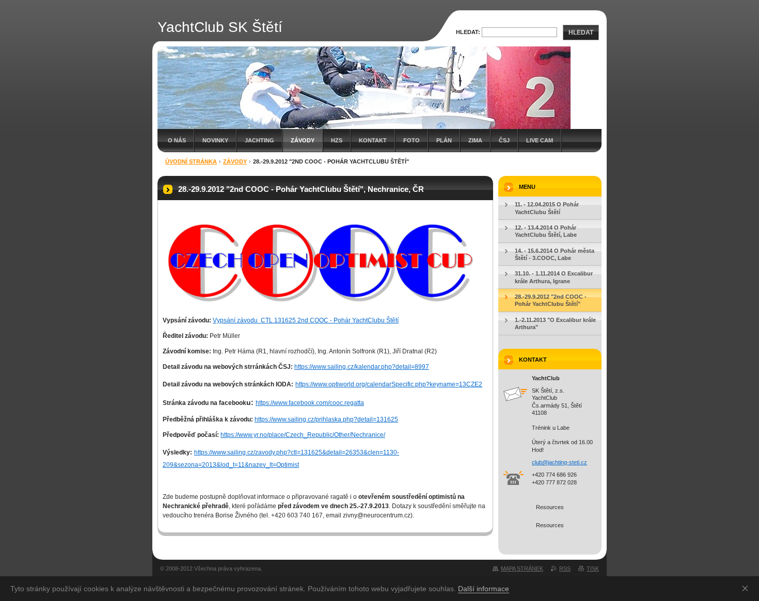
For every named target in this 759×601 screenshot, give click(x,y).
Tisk (593, 568)
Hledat (580, 32)
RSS (565, 568)
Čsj (504, 140)
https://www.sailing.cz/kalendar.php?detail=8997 (361, 366)
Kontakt (373, 140)
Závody (302, 140)
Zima (475, 140)
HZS (336, 140)
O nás (177, 140)
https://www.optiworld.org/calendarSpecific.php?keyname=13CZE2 (388, 384)
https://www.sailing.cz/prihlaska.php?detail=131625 (326, 419)
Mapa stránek (522, 568)
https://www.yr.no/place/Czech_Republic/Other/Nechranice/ (302, 434)
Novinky (215, 140)
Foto (411, 140)
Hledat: (468, 32)
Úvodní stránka (191, 161)
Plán (444, 140)
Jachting (259, 140)
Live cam (539, 140)
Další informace (483, 588)
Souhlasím (747, 588)
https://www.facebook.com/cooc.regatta (310, 403)
